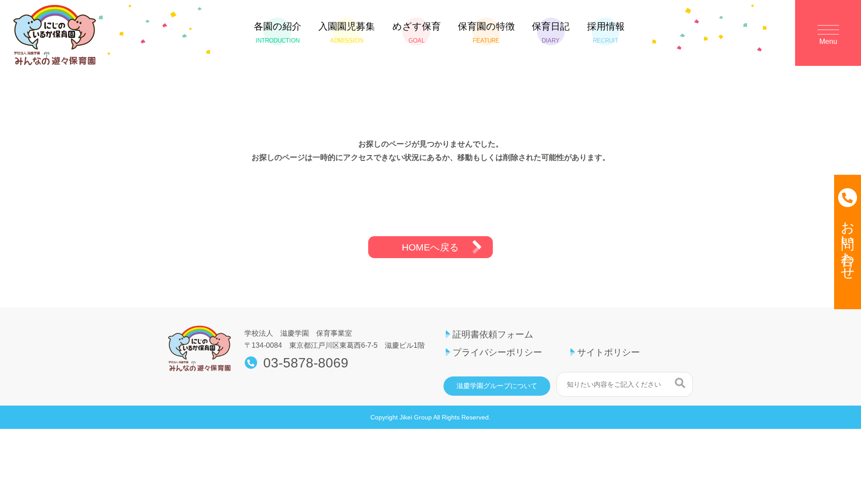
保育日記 (551, 32)
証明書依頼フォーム (492, 334)
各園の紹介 (277, 32)
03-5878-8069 (305, 363)
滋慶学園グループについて (497, 385)
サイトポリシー (608, 352)
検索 (680, 383)
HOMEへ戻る (430, 247)
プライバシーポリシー (497, 352)
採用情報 (606, 32)
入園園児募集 (346, 32)
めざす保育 (416, 32)
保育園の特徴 (486, 32)
